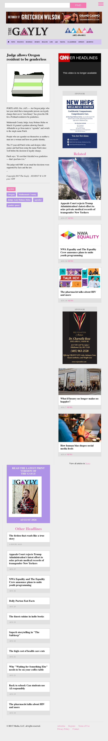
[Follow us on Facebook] (68, 30)
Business (29, 42)
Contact (76, 728)
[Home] (28, 31)
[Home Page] (8, 41)
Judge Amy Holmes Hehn (19, 199)
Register (71, 725)
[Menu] (101, 3)
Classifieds (71, 42)
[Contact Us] (84, 30)
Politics (20, 42)
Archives (89, 42)
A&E (56, 42)
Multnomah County (27, 194)
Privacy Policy (63, 728)
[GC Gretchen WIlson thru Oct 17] (54, 17)
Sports (37, 42)
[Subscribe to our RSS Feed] (79, 30)
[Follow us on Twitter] (73, 30)
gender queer (14, 205)
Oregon (11, 194)
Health (45, 42)
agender (38, 199)
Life (51, 42)
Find (78, 5)
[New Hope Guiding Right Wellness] (80, 122)
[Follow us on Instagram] (90, 30)
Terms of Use (84, 725)
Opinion (81, 42)
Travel (62, 42)
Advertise (61, 725)
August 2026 (28, 520)
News (13, 42)
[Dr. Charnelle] (80, 337)
